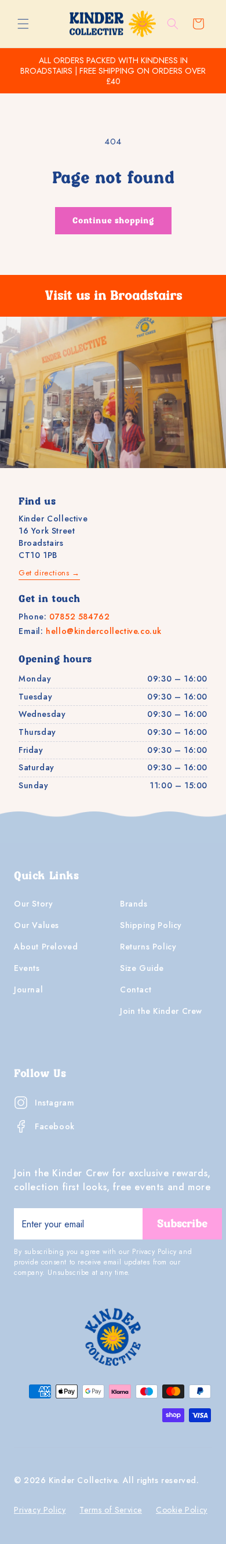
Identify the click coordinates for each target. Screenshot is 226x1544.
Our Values (36, 925)
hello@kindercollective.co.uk (104, 631)
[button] (23, 24)
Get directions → (49, 572)
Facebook (55, 1126)
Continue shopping (113, 221)
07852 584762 (79, 616)
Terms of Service (110, 1510)
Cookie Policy (181, 1510)
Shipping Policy (151, 925)
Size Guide (142, 968)
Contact (135, 989)
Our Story (33, 903)
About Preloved (46, 946)
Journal (28, 989)
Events (27, 968)
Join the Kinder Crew (161, 1011)
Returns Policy (148, 946)
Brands (134, 903)
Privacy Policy (39, 1510)
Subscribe (182, 1224)
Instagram (54, 1102)
